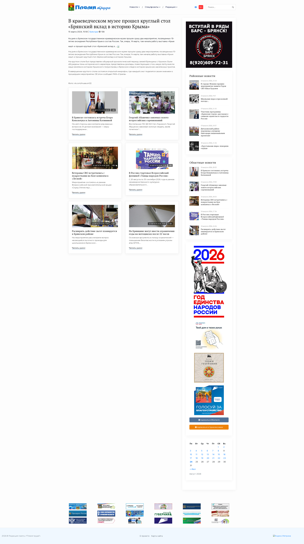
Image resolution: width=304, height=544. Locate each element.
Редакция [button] (170, 7)
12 (202, 454)
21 (213, 458)
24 (191, 462)
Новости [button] (133, 7)
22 (219, 458)
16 (224, 454)
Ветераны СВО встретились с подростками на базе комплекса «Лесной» (90, 175)
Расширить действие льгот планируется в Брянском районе (94, 232)
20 (208, 458)
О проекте (144, 536)
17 (191, 458)
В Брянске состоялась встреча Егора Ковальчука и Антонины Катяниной (92, 119)
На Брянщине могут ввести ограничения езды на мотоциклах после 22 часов (151, 232)
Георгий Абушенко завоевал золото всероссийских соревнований (149, 119)
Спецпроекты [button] (152, 7)
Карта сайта (157, 536)
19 (202, 458)
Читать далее (78, 134)
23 (224, 458)
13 (208, 454)
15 (219, 454)
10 (191, 454)
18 (197, 458)
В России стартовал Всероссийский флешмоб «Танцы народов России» (149, 174)
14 (213, 454)
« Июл (193, 469)
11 (196, 454)
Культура (94, 32)
